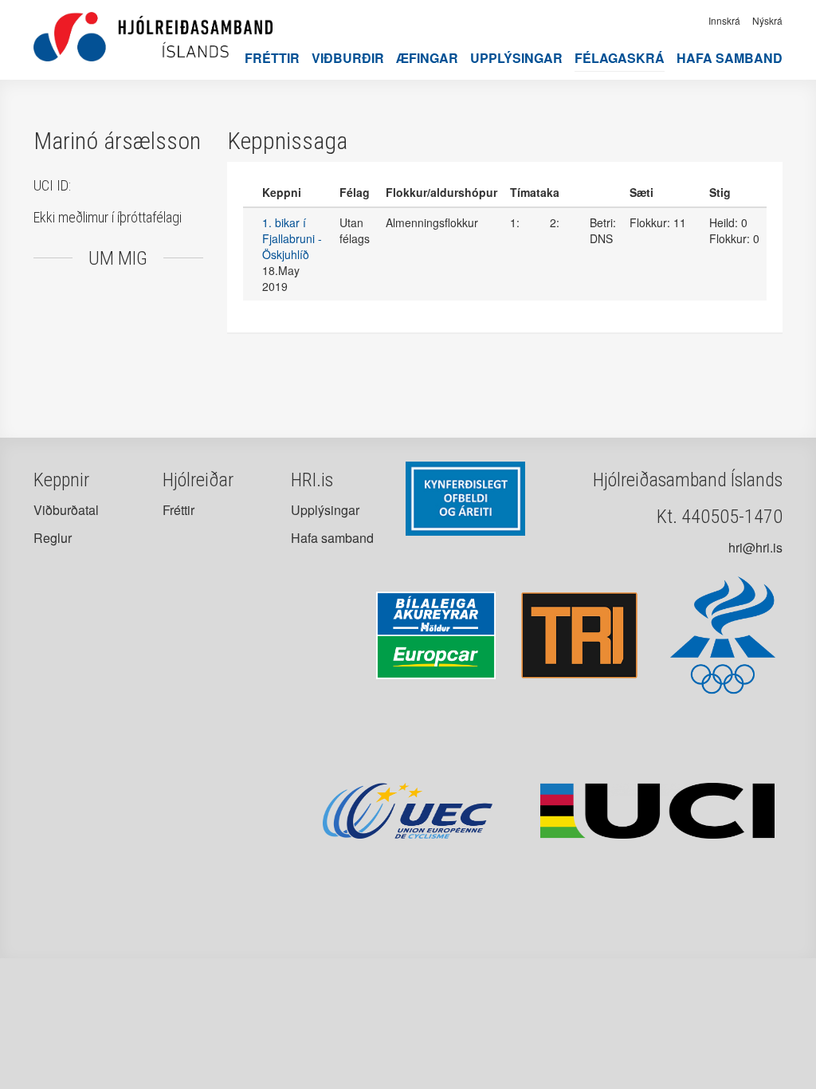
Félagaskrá (620, 58)
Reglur (52, 538)
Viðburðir (348, 58)
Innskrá (724, 20)
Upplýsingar (516, 58)
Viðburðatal (66, 510)
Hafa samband (730, 58)
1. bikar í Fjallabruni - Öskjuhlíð (292, 238)
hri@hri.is (755, 547)
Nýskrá (767, 20)
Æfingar (427, 58)
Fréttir (272, 58)
